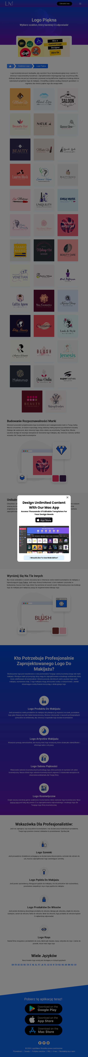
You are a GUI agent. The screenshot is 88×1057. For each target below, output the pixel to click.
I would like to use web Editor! (44, 558)
